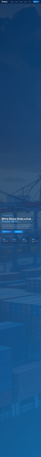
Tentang (12, 1)
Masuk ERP (36, 1)
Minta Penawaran (6, 231)
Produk (16, 1)
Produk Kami (18, 231)
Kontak (25, 1)
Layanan (20, 1)
